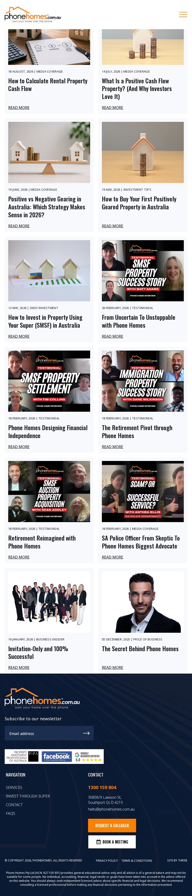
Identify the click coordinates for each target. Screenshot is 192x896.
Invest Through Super (28, 796)
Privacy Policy (107, 861)
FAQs (10, 813)
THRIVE (182, 860)
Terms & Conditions (136, 861)
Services (14, 787)
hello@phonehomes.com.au (111, 809)
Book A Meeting (115, 842)
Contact (14, 804)
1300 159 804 (102, 787)
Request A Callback (112, 825)
